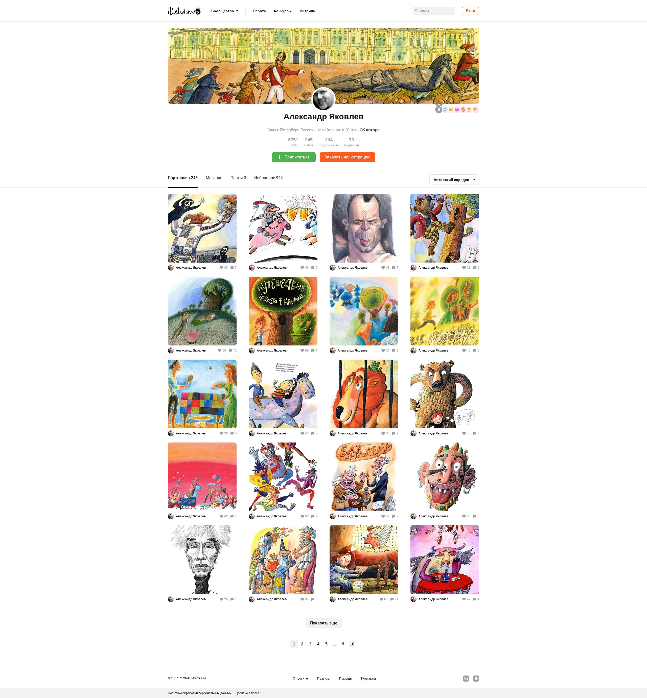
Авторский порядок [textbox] (451, 180)
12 (235, 350)
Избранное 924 (268, 177)
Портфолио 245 (183, 177)
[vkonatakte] (466, 679)
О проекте (300, 678)
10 (352, 644)
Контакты (368, 678)
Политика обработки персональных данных (200, 693)
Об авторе (370, 130)
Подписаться (297, 157)
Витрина (307, 11)
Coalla (255, 693)
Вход (470, 10)
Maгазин (214, 177)
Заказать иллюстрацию (347, 157)
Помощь (345, 678)
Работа (259, 11)
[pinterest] (476, 679)
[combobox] (454, 179)
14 (396, 599)
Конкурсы (283, 11)
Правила (323, 678)
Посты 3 (238, 177)
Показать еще (323, 623)
